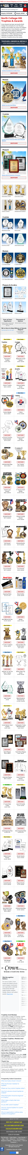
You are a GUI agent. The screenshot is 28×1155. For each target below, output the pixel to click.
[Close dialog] (24, 562)
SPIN (23, 587)
